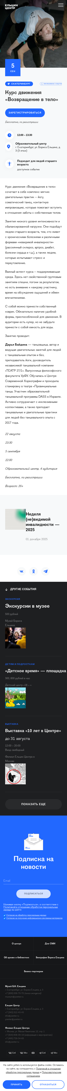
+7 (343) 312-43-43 (14, 1012)
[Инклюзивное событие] (52, 84)
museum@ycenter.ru (14, 997)
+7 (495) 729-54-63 (14, 1038)
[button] (21, 571)
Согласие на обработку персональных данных (26, 915)
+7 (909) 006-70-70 (14, 993)
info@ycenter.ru (12, 1016)
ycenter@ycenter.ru (13, 1019)
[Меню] (61, 5)
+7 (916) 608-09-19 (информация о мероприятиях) (28, 1035)
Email (6, 881)
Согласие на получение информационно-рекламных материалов (34, 918)
